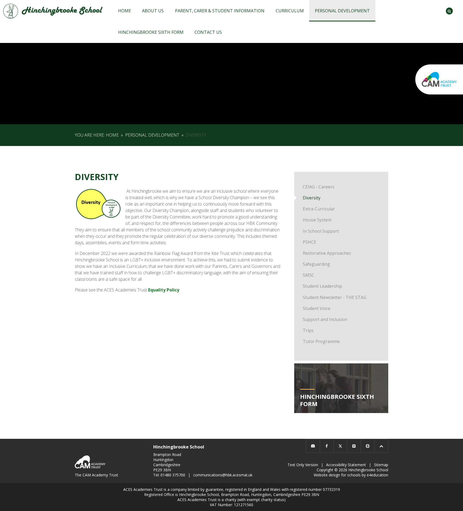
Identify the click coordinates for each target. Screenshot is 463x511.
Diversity (196, 135)
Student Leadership (322, 286)
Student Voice (316, 308)
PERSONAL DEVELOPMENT (152, 135)
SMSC (308, 275)
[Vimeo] (354, 445)
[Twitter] (340, 445)
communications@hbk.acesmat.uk (222, 474)
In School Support (321, 231)
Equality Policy (163, 290)
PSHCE (309, 242)
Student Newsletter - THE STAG (334, 297)
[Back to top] (381, 445)
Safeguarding (316, 264)
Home (112, 135)
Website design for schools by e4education (351, 474)
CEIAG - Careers (318, 187)
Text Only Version (302, 464)
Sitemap (381, 464)
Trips (308, 330)
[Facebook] (326, 445)
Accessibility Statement (346, 464)
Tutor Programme (321, 341)
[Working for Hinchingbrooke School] (313, 445)
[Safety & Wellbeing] (367, 445)
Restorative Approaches (327, 253)
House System (317, 220)
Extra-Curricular (319, 209)
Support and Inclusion (325, 319)
